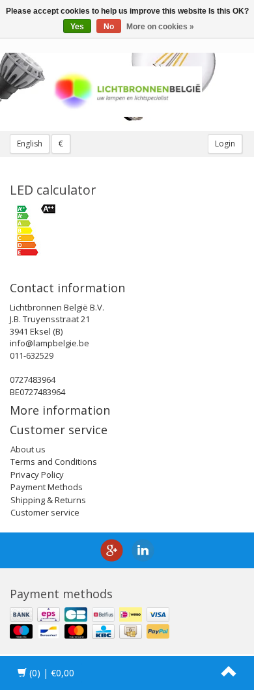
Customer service (44, 512)
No (109, 26)
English (29, 143)
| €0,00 (51, 673)
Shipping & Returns (48, 500)
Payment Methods (46, 487)
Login (225, 143)
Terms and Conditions (53, 461)
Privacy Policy (37, 474)
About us (28, 449)
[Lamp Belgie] (127, 92)
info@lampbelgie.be (49, 343)
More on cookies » (160, 26)
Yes (77, 26)
